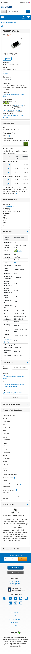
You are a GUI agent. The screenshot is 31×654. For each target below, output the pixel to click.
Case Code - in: (8, 301)
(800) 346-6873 (6, 2)
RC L (15, 263)
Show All (15, 397)
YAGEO (5, 74)
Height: (6, 316)
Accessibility (14, 622)
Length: (6, 310)
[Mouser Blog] (20, 603)
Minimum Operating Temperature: (8, 283)
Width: (6, 313)
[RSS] (20, 599)
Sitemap (15, 625)
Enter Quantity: (8, 138)
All (3, 11)
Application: (7, 319)
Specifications (7, 231)
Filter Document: (6, 367)
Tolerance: (7, 273)
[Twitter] (15, 599)
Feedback (15, 612)
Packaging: (7, 254)
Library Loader (18, 105)
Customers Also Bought (11, 549)
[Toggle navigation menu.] (2, 17)
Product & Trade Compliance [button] (12, 410)
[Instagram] (10, 599)
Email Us (16, 572)
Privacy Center (14, 616)
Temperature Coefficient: (8, 277)
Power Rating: (6, 269)
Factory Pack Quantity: (8, 341)
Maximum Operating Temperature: (8, 290)
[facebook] (4, 599)
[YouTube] (26, 599)
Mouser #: (6, 62)
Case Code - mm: (8, 306)
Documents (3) (7, 362)
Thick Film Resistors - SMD (9, 22)
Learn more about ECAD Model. (12, 110)
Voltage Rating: (6, 296)
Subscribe (23, 559)
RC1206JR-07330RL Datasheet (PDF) (14, 377)
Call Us (16, 568)
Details (19, 251)
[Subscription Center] (15, 603)
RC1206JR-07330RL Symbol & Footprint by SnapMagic (13, 385)
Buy (26, 144)
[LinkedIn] (10, 603)
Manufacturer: (8, 242)
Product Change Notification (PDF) (15, 393)
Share (8, 59)
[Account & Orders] (23, 17)
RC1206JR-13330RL (9, 206)
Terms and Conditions (14, 619)
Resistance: (7, 265)
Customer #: (7, 77)
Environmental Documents (11, 404)
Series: (6, 263)
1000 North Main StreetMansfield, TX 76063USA (15, 583)
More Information (8, 504)
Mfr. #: (5, 67)
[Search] (28, 11)
